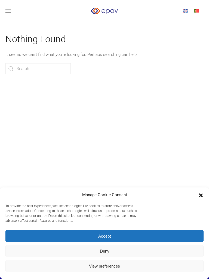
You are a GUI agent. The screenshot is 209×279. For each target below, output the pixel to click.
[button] (201, 195)
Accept (104, 236)
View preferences (104, 266)
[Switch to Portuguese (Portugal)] (196, 11)
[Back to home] (104, 11)
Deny (104, 251)
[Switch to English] (186, 11)
